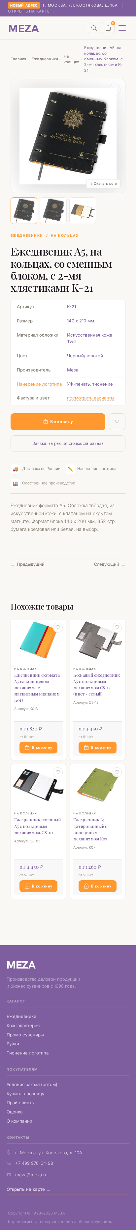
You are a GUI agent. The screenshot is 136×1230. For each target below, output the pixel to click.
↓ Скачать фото (103, 183)
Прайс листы (21, 1102)
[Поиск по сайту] (94, 28)
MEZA (21, 964)
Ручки (13, 1043)
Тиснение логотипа (28, 1052)
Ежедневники (45, 59)
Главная (18, 59)
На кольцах (71, 59)
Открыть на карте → (31, 11)
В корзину (61, 421)
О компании (19, 1121)
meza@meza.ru (31, 1174)
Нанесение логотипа (39, 384)
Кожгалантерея (23, 1025)
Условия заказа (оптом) (32, 1084)
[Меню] (122, 28)
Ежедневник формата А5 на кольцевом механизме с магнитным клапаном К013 (37, 687)
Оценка (14, 1111)
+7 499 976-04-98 (34, 1163)
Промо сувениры (25, 1034)
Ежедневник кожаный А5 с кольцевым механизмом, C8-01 (37, 826)
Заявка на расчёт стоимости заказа (68, 443)
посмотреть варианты (90, 397)
